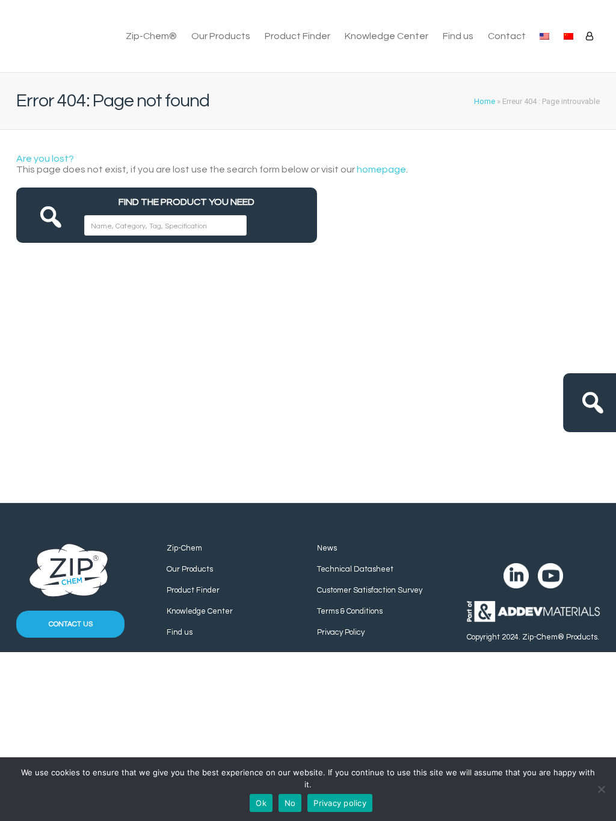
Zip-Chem (184, 548)
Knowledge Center (386, 36)
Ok (261, 803)
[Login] (589, 36)
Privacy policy (339, 803)
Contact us (71, 624)
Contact (507, 36)
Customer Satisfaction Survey (369, 590)
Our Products (220, 36)
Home (484, 101)
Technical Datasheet (355, 569)
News (327, 548)
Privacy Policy (341, 632)
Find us (458, 36)
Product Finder (297, 36)
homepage (381, 169)
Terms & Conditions (350, 611)
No (290, 803)
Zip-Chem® (151, 36)
